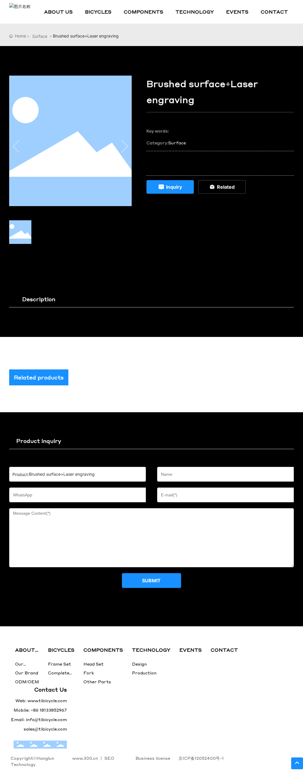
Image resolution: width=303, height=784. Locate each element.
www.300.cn (85, 758)
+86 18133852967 (172, 157)
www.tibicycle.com (47, 700)
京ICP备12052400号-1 (201, 758)
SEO (109, 758)
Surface (39, 36)
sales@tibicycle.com (174, 168)
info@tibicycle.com (46, 719)
